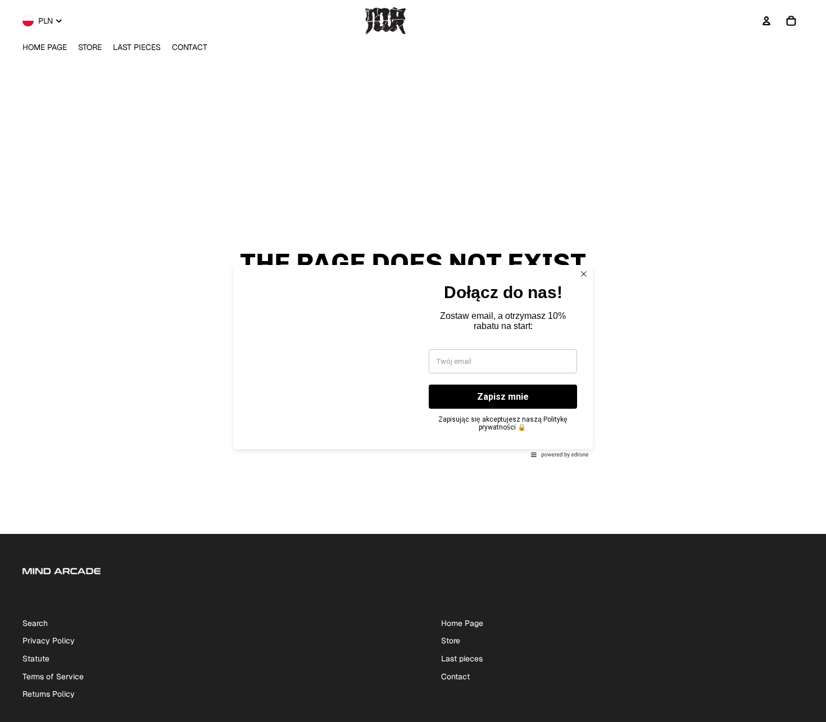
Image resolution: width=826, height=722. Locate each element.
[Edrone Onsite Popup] (413, 361)
